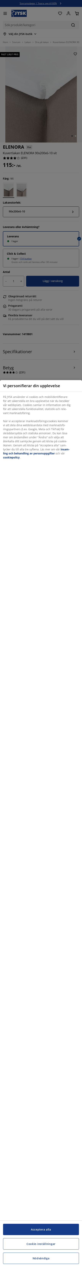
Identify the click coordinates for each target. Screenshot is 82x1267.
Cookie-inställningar (41, 1244)
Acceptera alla (41, 1229)
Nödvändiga (41, 1258)
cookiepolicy (11, 457)
